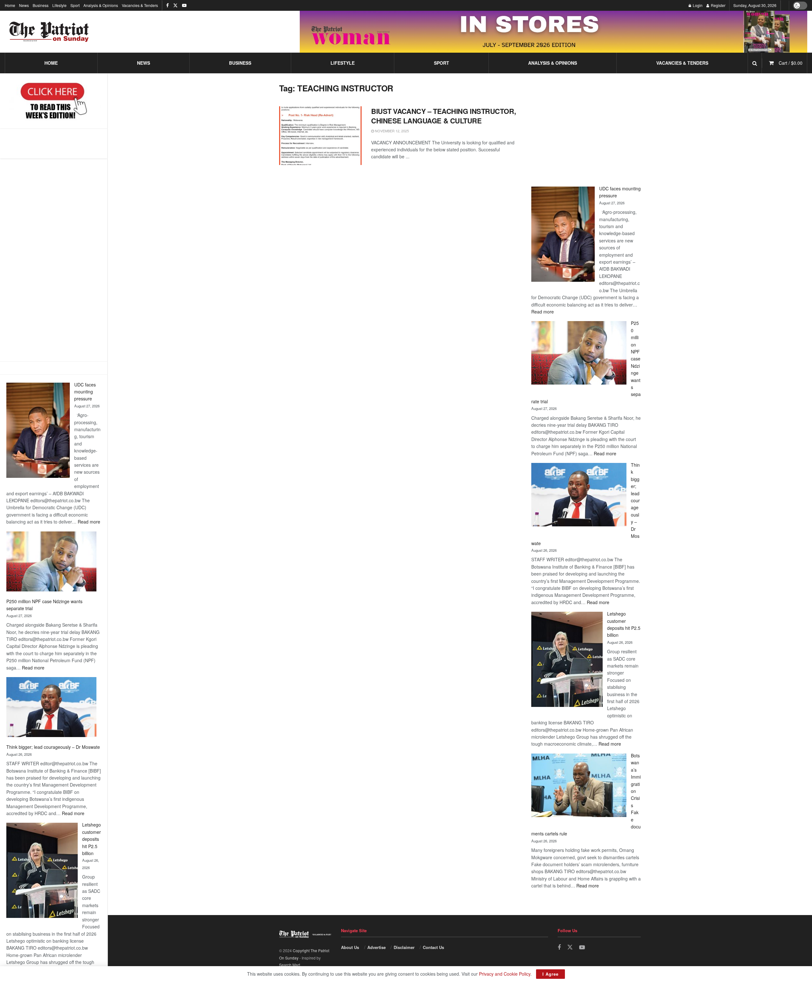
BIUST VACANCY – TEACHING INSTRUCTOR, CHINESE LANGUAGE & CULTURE (443, 116)
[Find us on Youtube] (184, 5)
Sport (75, 5)
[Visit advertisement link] (553, 31)
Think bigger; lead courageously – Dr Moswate (53, 747)
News (24, 5)
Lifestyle (59, 5)
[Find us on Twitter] (175, 5)
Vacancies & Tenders (140, 5)
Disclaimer (404, 947)
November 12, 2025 (391, 130)
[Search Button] (754, 63)
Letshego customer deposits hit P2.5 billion (91, 838)
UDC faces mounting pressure (85, 391)
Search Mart (289, 964)
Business (41, 5)
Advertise (376, 947)
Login (697, 5)
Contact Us (433, 947)
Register (717, 5)
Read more (89, 521)
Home (10, 5)
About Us (350, 947)
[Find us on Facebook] (167, 5)
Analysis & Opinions (100, 5)
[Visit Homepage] (49, 32)
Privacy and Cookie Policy (504, 974)
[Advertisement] (53, 260)
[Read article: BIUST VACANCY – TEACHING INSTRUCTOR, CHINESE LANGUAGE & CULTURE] (320, 135)
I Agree (550, 974)
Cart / (790, 63)
